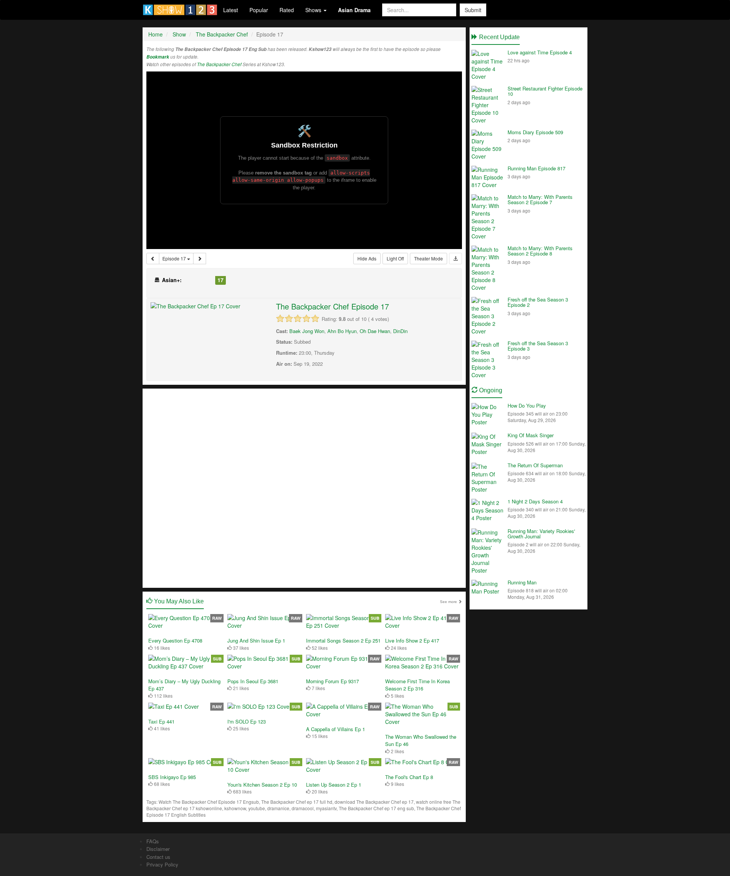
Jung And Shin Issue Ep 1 (256, 640)
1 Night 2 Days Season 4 (535, 501)
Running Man (522, 582)
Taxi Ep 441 (161, 721)
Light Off (395, 258)
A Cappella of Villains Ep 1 (335, 729)
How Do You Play (527, 405)
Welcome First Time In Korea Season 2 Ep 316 (417, 685)
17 (220, 280)
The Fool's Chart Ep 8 (409, 777)
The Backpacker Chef (219, 64)
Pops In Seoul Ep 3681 (252, 681)
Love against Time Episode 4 (540, 52)
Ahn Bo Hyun (342, 331)
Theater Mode (428, 258)
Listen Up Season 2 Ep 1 (333, 784)
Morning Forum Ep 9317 (332, 681)
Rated (286, 10)
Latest (230, 10)
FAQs (152, 841)
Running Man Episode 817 (536, 168)
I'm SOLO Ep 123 (246, 721)
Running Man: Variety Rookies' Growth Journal (541, 533)
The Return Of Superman (535, 465)
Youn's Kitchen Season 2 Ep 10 (262, 784)
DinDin (400, 331)
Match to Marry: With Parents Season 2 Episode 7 (540, 199)
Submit (473, 10)
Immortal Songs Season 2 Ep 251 (343, 640)
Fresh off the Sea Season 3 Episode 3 (538, 346)
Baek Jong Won (306, 331)
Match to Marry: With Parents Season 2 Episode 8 (540, 250)
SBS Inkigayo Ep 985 (172, 777)
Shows (314, 10)
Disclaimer (158, 848)
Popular (258, 10)
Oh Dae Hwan (375, 331)
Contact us (158, 856)
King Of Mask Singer (531, 435)
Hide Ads (366, 258)
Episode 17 (174, 258)
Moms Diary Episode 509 (535, 132)
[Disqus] (304, 487)
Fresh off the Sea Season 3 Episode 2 (538, 302)
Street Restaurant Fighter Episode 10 (545, 91)
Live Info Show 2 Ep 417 (412, 640)
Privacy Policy (162, 864)
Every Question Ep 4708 (175, 640)
